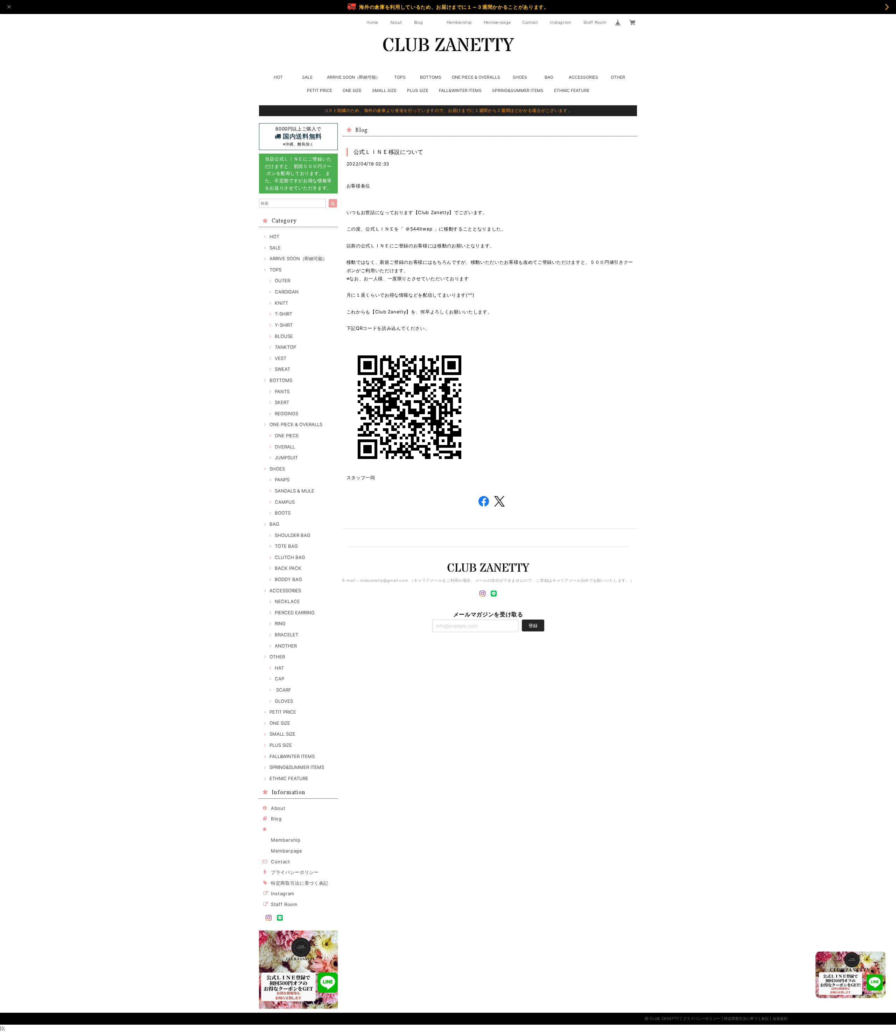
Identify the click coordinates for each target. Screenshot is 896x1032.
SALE (307, 77)
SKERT (282, 402)
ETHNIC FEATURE (571, 90)
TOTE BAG (286, 546)
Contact (530, 22)
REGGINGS (286, 413)
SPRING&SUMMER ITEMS (518, 90)
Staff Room (595, 22)
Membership (459, 22)
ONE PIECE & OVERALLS (476, 77)
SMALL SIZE (384, 90)
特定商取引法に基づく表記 (299, 883)
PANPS (282, 479)
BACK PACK (288, 568)
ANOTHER (286, 646)
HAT (279, 668)
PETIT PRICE (319, 90)
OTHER (618, 77)
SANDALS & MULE (294, 491)
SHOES (520, 77)
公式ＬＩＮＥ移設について (389, 151)
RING (280, 623)
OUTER (282, 280)
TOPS (400, 77)
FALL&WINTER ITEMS (460, 90)
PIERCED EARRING (295, 612)
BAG (549, 77)
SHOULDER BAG (292, 535)
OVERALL (285, 447)
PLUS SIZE (417, 90)
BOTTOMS (430, 77)
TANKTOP (285, 347)
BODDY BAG (288, 579)
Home (372, 22)
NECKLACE (287, 601)
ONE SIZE (352, 90)
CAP (279, 678)
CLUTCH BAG (290, 557)
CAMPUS (285, 502)
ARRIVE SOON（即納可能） (353, 77)
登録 (533, 625)
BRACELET (286, 634)
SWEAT (282, 369)
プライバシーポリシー (295, 872)
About (396, 22)
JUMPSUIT (286, 457)
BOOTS (282, 513)
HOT (278, 77)
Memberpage (497, 22)
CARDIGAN (287, 292)
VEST (280, 358)
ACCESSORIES (583, 77)
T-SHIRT (283, 314)
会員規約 (780, 1018)
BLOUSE (284, 336)
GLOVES (284, 701)
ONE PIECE (287, 435)
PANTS (282, 391)
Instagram (561, 22)
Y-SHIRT (284, 325)
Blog (418, 22)
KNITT (281, 303)
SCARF (283, 690)
